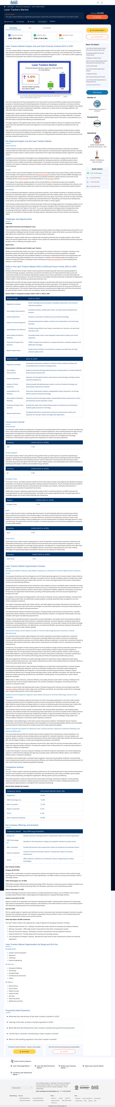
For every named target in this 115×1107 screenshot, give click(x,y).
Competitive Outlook (91, 74)
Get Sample (25, 1051)
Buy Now (98, 17)
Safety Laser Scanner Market (94, 1066)
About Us (53, 1098)
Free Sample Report (98, 30)
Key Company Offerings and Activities (95, 77)
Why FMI (67, 1098)
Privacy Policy (97, 1098)
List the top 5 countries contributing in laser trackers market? (33, 1033)
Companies (47, 28)
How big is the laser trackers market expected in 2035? (31, 1022)
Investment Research (24, 1100)
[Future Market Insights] (14, 2)
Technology (10, 6)
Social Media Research (38, 1100)
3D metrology (49, 179)
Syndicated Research (24, 1098)
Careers (61, 1098)
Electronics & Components (22, 6)
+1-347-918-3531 (66, 1091)
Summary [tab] (13, 28)
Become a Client (55, 1100)
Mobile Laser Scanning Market (68, 1067)
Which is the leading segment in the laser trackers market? (33, 1039)
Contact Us (54, 1102)
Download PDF (98, 37)
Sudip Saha (21, 21)
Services (20, 1095)
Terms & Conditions (87, 1098)
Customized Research (37, 1098)
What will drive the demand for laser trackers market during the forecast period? (42, 1028)
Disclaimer (77, 1098)
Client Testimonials (66, 1100)
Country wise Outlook (91, 66)
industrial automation (42, 175)
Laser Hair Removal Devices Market (46, 1067)
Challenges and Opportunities (93, 58)
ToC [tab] (30, 28)
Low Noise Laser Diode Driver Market (22, 1073)
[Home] (5, 6)
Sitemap (90, 1100)
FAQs (85, 1100)
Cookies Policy (78, 1100)
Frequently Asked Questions (93, 84)
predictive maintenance (54, 259)
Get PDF (65, 1051)
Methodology (97, 92)
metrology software (12, 689)
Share (65, 96)
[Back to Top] (110, 1092)
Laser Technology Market (21, 1066)
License (52, 21)
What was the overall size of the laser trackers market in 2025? (34, 1016)
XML (95, 1100)
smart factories (23, 179)
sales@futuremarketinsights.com (49, 1091)
